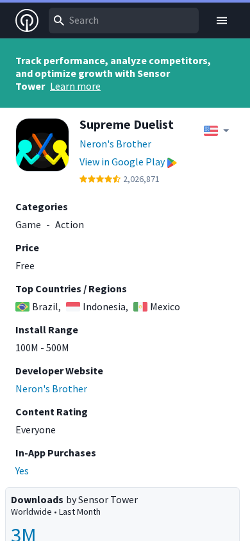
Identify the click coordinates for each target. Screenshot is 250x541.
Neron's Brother (115, 143)
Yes (22, 470)
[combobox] (124, 20)
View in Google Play (122, 161)
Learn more (75, 85)
